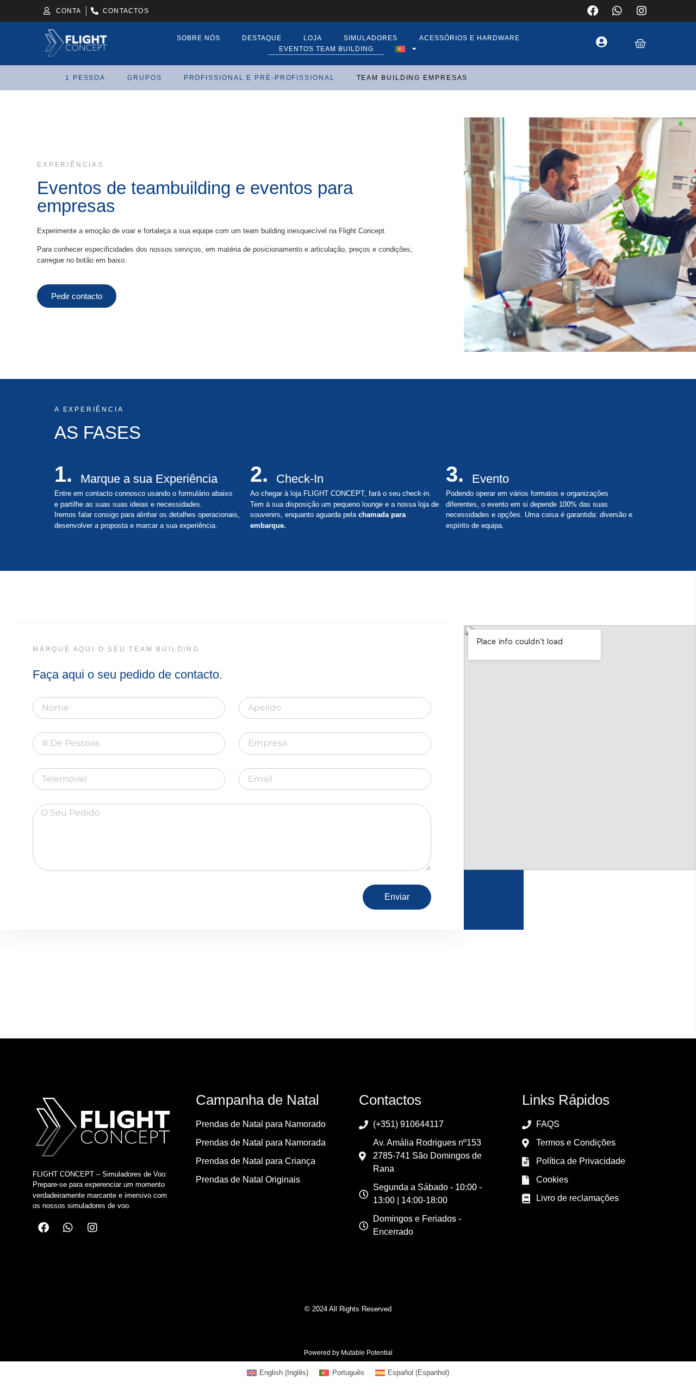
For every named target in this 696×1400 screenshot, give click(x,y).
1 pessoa (85, 78)
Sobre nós (198, 38)
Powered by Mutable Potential (348, 1353)
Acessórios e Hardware (469, 38)
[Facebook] (593, 11)
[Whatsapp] (617, 11)
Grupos (144, 78)
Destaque (262, 38)
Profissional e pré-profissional (259, 78)
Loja (312, 38)
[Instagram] (641, 11)
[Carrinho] (640, 44)
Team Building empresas (412, 78)
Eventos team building (326, 49)
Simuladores (370, 38)
